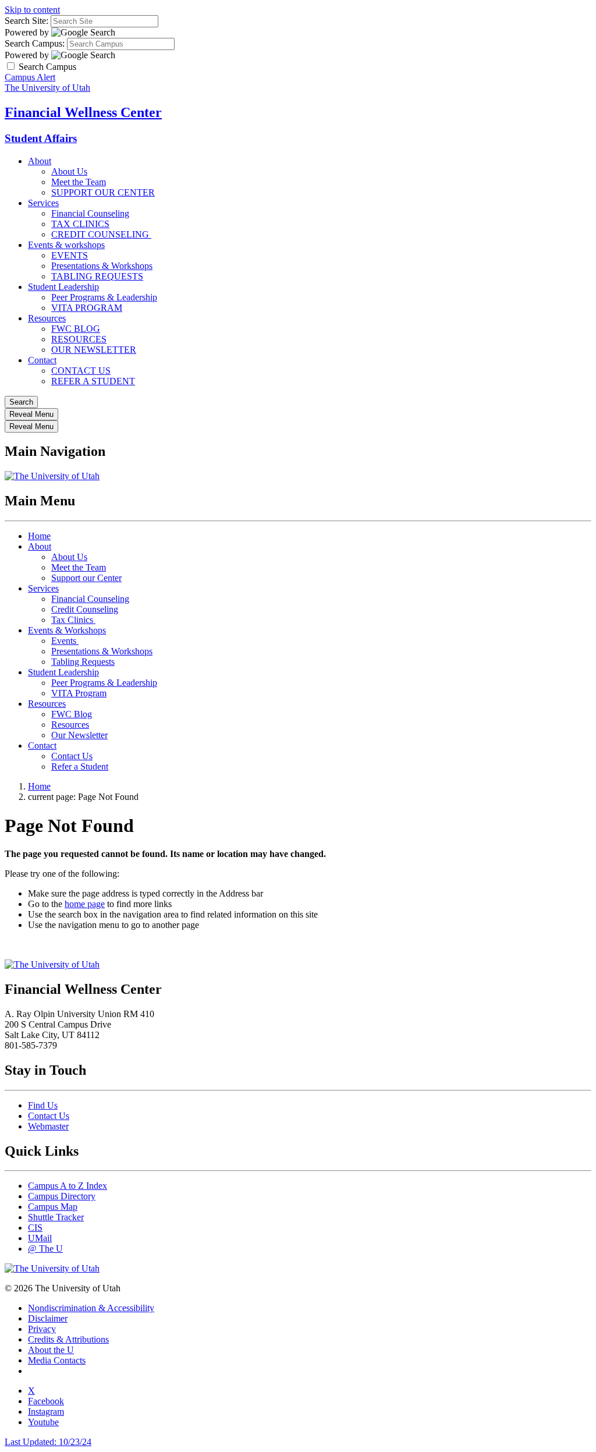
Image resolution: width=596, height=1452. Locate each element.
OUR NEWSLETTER (93, 350)
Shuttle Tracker (56, 1217)
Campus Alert (30, 77)
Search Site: (26, 21)
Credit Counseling (84, 609)
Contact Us (72, 756)
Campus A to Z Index (67, 1186)
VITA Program (79, 693)
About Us (69, 171)
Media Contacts (57, 1360)
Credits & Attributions (68, 1339)
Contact (42, 360)
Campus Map (52, 1207)
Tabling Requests (83, 662)
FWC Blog (71, 714)
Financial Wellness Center (83, 112)
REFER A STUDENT (93, 381)
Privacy (42, 1329)
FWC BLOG (75, 329)
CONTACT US (81, 371)
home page (85, 904)
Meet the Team (78, 182)
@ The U (45, 1248)
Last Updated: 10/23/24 (48, 1442)
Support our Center (86, 578)
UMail (40, 1238)
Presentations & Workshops (101, 266)
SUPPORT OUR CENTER (103, 192)
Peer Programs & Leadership (104, 297)
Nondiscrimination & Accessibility (91, 1308)
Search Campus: (35, 43)
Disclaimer (48, 1318)
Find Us (43, 1105)
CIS (35, 1228)
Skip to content (32, 10)
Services (43, 203)
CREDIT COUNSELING (101, 234)
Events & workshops (66, 245)
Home (39, 536)
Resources (47, 318)
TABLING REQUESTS (97, 276)
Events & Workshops (67, 630)
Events (65, 641)
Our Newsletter (79, 735)
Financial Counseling (90, 213)
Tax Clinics (73, 620)
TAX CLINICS (80, 224)
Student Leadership (63, 287)
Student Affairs (41, 138)
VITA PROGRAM (86, 308)
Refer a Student (79, 766)
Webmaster (48, 1126)
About (39, 161)
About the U (51, 1350)
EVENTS (69, 255)
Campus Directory (61, 1196)
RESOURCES (79, 339)
